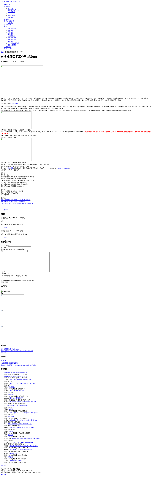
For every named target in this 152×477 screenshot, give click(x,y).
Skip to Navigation (15, 1)
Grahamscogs (8, 372)
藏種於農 (10, 17)
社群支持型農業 (9, 21)
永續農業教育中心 (13, 10)
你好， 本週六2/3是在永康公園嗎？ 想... (20, 424)
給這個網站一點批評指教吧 (9, 363)
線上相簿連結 (14, 103)
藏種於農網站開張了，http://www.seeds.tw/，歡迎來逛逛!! (18, 365)
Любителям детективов (20, 372)
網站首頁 (7, 4)
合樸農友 (7, 19)
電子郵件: (4, 247)
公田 (9, 13)
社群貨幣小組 (12, 37)
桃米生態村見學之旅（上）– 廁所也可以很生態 (15, 200)
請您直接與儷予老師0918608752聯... (21, 379)
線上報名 (10, 168)
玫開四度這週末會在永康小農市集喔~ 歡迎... (23, 420)
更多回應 (3, 465)
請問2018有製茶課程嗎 (16, 398)
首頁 (2, 52)
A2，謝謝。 (11, 387)
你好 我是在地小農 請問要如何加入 (17, 405)
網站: (2, 251)
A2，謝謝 (11, 416)
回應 (5, 227)
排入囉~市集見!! (15, 453)
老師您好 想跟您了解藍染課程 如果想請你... (23, 383)
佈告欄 (6, 210)
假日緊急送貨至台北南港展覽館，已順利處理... (27, 438)
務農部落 (10, 30)
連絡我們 (3, 474)
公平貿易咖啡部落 (13, 43)
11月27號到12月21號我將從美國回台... (21, 449)
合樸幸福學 (7, 25)
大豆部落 (10, 32)
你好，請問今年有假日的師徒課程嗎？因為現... (22, 401)
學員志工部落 (12, 45)
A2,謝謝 (10, 394)
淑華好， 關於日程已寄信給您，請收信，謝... (24, 446)
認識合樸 (7, 6)
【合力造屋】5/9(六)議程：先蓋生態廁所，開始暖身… (17, 203)
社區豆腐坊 (11, 12)
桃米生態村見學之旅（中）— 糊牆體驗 (13, 201)
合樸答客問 (7, 47)
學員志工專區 (8, 48)
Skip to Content (5, 1)
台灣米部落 (11, 36)
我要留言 (4, 361)
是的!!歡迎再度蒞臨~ (16, 460)
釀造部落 (10, 34)
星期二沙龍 (11, 15)
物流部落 (10, 41)
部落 (5, 26)
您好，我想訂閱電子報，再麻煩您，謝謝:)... (22, 427)
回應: (3, 272)
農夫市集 (10, 8)
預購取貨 (10, 23)
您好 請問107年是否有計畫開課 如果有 (21, 442)
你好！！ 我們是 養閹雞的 (16, 390)
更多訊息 (3, 352)
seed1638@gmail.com (63, 168)
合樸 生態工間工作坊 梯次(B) (10, 349)
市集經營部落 (12, 28)
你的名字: (4, 245)
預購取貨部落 (12, 39)
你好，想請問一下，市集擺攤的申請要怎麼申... (24, 413)
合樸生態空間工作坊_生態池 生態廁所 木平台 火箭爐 (17, 351)
